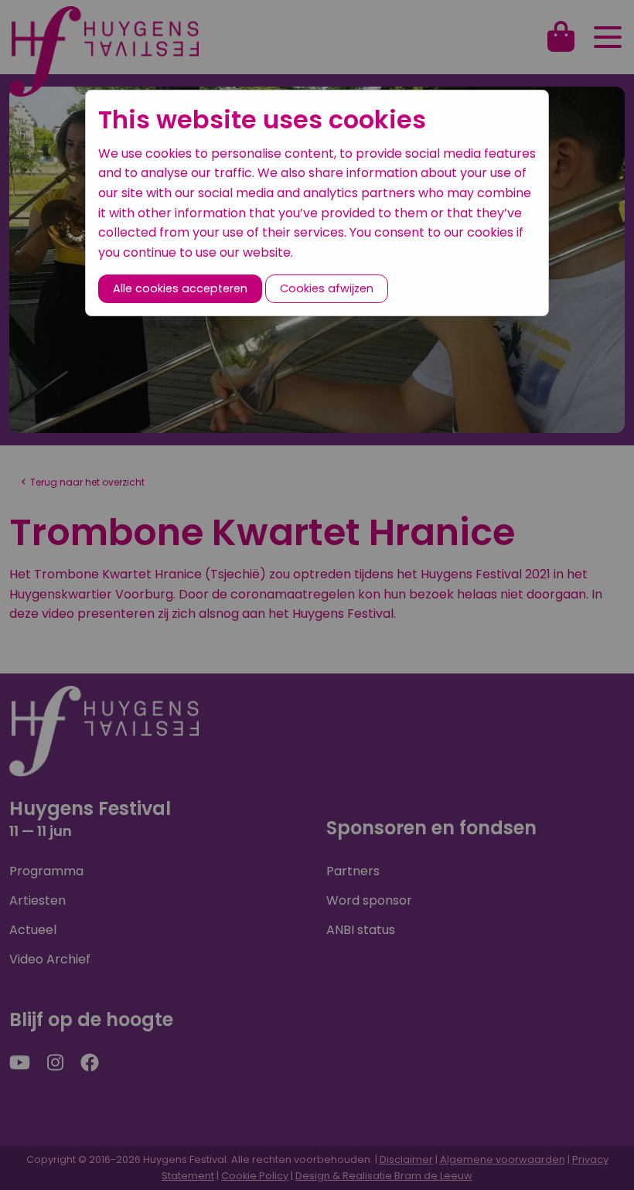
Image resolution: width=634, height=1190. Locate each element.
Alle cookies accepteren (180, 288)
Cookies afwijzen (326, 288)
